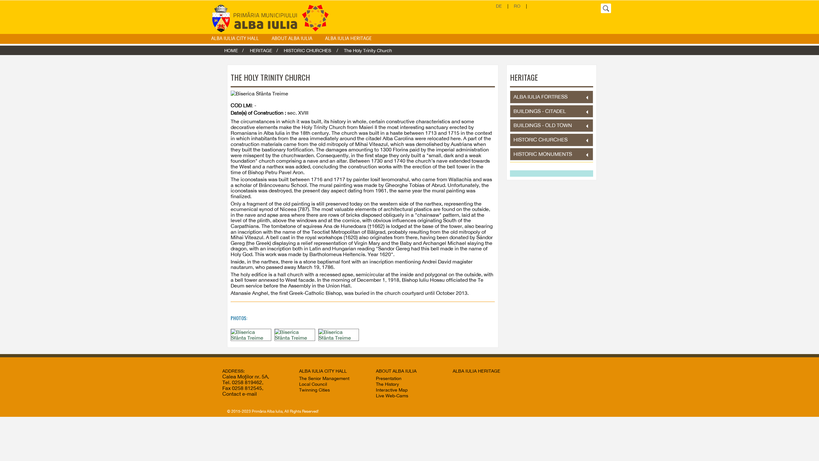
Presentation (389, 378)
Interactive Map (392, 389)
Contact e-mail (239, 394)
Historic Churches (308, 50)
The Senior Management (324, 378)
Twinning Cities (314, 389)
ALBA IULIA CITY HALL (235, 38)
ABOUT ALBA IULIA (292, 38)
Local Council (313, 384)
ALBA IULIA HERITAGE (348, 38)
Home (231, 50)
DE (499, 6)
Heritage (261, 50)
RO (517, 6)
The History (387, 384)
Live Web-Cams (392, 395)
